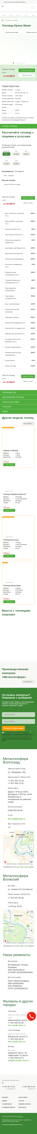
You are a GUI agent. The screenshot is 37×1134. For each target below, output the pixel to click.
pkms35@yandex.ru (16, 819)
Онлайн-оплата (25, 1104)
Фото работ (23, 1097)
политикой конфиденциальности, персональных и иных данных (17, 733)
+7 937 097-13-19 (8, 1087)
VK (9, 827)
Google (26, 867)
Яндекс (17, 867)
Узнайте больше (9, 464)
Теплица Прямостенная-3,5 (14, 494)
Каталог (5, 1097)
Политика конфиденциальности (12, 1124)
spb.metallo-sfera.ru (16, 1042)
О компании (28, 681)
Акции (25, 15)
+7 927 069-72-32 (28, 1087)
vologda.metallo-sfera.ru (18, 1060)
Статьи (21, 1100)
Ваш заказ (18, 15)
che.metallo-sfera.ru (16, 1025)
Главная (4, 15)
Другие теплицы (28, 203)
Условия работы (8, 1107)
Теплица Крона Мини (12, 586)
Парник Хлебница (10, 450)
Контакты (22, 1107)
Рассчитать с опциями (27, 70)
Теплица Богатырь (11, 540)
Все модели (28, 423)
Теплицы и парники (11, 20)
